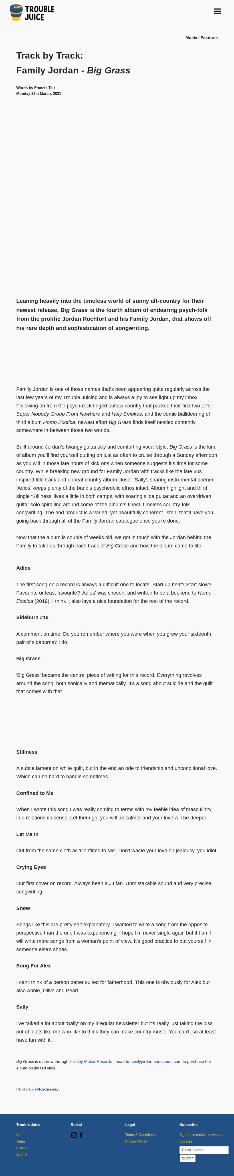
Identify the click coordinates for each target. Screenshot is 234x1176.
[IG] (74, 1137)
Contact (22, 1148)
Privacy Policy (136, 1141)
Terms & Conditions (140, 1135)
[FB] (81, 1137)
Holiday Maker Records (91, 1061)
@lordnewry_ (48, 1089)
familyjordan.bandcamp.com (155, 1061)
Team (20, 1141)
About (20, 1135)
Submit (21, 1155)
